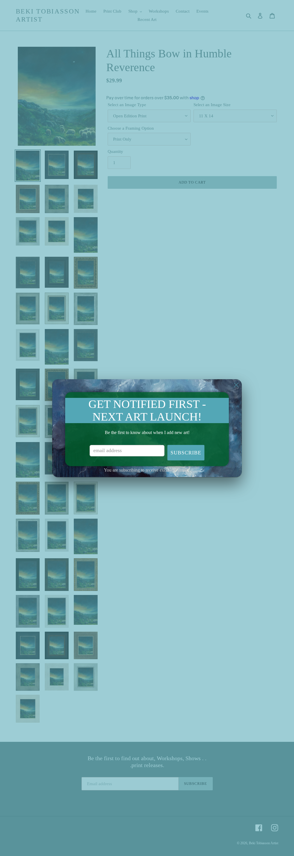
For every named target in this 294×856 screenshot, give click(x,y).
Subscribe (186, 453)
